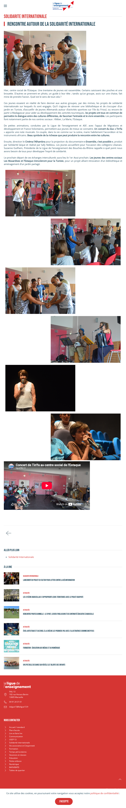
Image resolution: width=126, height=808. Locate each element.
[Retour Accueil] (63, 6)
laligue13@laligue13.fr (18, 706)
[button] (5, 6)
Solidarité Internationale (21, 556)
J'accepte (64, 801)
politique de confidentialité (104, 793)
